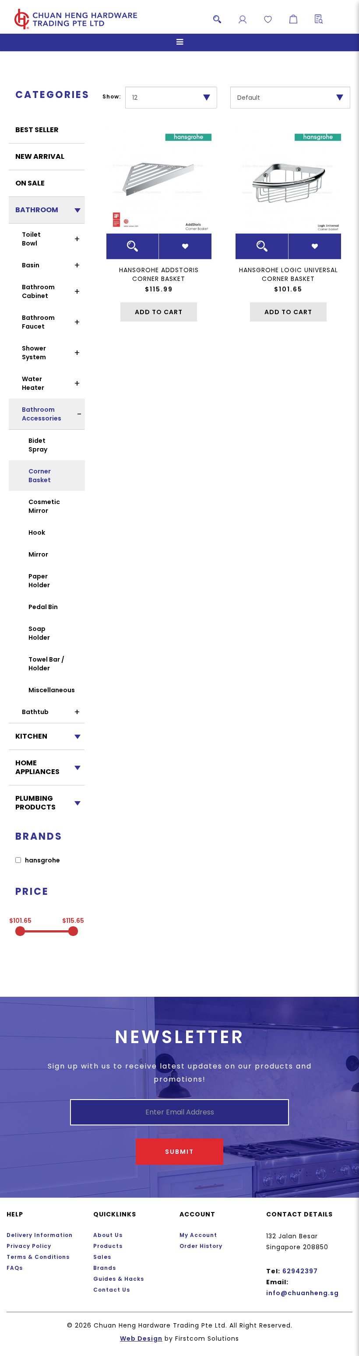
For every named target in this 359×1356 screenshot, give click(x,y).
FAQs (15, 1268)
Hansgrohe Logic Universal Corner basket (288, 274)
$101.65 (288, 289)
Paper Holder (39, 580)
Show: (111, 96)
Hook (36, 532)
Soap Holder (39, 633)
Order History (201, 1246)
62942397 (300, 1271)
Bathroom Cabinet (38, 291)
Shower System (34, 352)
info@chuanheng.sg (302, 1293)
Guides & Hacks (118, 1278)
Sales (102, 1257)
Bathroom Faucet (38, 322)
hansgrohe (42, 860)
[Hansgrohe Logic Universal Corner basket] (288, 180)
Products (108, 1246)
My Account (198, 1235)
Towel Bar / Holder (46, 664)
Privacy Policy (29, 1246)
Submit (179, 1151)
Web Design (141, 1338)
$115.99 (159, 289)
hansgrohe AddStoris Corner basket (159, 274)
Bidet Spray (37, 445)
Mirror (38, 554)
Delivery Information (40, 1235)
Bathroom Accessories (41, 414)
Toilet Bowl (31, 239)
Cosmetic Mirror (44, 506)
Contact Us (111, 1289)
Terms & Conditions (38, 1257)
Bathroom (36, 210)
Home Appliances (37, 767)
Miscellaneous (51, 690)
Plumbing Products (35, 802)
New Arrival (39, 156)
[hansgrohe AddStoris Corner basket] (159, 180)
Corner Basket (39, 475)
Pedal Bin (43, 607)
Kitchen (31, 736)
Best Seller (37, 130)
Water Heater (33, 383)
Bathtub (35, 712)
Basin (30, 265)
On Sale (30, 183)
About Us (108, 1235)
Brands (104, 1268)
